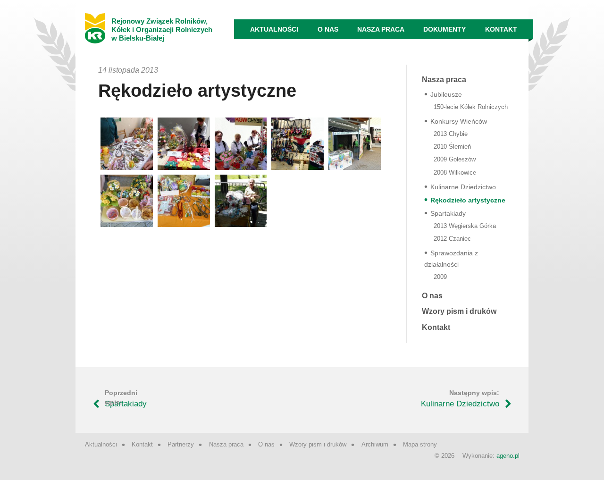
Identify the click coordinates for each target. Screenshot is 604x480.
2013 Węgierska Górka (465, 225)
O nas (328, 29)
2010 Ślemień (452, 146)
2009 (440, 276)
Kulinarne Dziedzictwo (463, 187)
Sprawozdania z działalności (451, 258)
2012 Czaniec (452, 238)
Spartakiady (448, 213)
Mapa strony (420, 444)
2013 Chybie (451, 133)
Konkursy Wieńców (458, 121)
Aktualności (274, 29)
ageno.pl (508, 455)
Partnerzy (181, 444)
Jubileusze (446, 94)
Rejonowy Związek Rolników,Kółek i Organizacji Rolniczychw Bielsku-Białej (161, 29)
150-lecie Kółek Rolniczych (471, 106)
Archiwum (374, 444)
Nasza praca (380, 29)
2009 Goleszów (455, 159)
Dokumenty (444, 29)
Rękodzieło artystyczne (467, 200)
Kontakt (501, 29)
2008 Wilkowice (455, 172)
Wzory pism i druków (459, 311)
